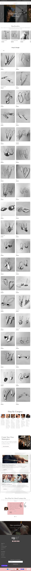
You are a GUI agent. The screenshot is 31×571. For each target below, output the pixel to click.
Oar (1, 272)
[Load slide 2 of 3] (15, 516)
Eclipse (2, 105)
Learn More (5, 469)
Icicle (1, 142)
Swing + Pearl (18, 328)
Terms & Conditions (3, 557)
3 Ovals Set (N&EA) (4, 40)
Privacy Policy (2, 555)
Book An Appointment (6, 446)
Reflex (17, 123)
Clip (16, 105)
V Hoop (2, 291)
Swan (17, 198)
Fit (1, 365)
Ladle (1, 254)
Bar (16, 179)
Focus (17, 365)
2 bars (1, 328)
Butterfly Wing (3, 235)
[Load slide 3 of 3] (16, 516)
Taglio (17, 68)
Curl (1, 198)
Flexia (1, 347)
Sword (17, 86)
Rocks (17, 235)
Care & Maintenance (3, 547)
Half (16, 254)
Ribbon (2, 68)
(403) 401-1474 (19, 0)
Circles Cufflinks (23, 40)
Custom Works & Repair (4, 546)
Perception (2, 384)
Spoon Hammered (3, 86)
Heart (17, 272)
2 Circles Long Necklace (14, 40)
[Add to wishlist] (9, 31)
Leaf (1, 179)
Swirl (16, 161)
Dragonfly (17, 142)
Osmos (17, 347)
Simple (17, 384)
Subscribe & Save (15, 564)
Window (2, 123)
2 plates (2, 161)
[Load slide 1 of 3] (14, 516)
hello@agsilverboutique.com (27, 0)
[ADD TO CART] (9, 33)
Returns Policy (2, 554)
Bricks (17, 291)
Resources (2, 549)
